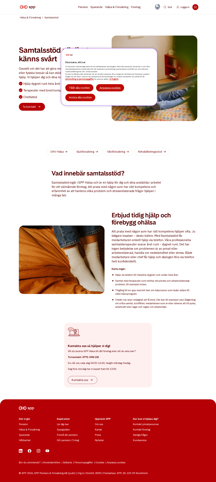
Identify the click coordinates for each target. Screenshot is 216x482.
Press (98, 435)
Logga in (184, 7)
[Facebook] (29, 451)
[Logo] (28, 7)
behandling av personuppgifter (79, 79)
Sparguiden (63, 429)
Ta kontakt (29, 107)
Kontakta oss (80, 380)
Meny (195, 7)
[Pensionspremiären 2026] (157, 7)
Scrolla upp (210, 476)
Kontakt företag (141, 429)
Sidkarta (67, 462)
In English (113, 79)
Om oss (99, 424)
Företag (135, 7)
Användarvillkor (51, 462)
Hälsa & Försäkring (116, 7)
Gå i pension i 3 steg (68, 440)
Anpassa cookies (116, 462)
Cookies (99, 462)
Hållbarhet (25, 440)
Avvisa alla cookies (80, 97)
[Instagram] (38, 451)
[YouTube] (47, 451)
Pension (83, 7)
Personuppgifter (84, 462)
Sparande (96, 7)
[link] (59, 152)
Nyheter (99, 440)
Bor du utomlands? (30, 462)
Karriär (98, 429)
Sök (170, 7)
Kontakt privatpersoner (146, 424)
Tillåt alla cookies (79, 88)
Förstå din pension (67, 435)
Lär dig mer (63, 424)
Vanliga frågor (140, 435)
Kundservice (140, 440)
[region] (109, 77)
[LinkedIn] (20, 451)
